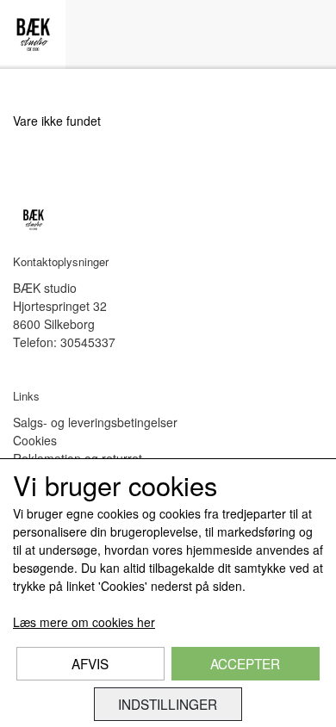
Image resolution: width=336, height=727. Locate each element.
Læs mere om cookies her (84, 622)
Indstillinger (167, 703)
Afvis (90, 663)
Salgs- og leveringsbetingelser (95, 422)
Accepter (245, 663)
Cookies (35, 440)
